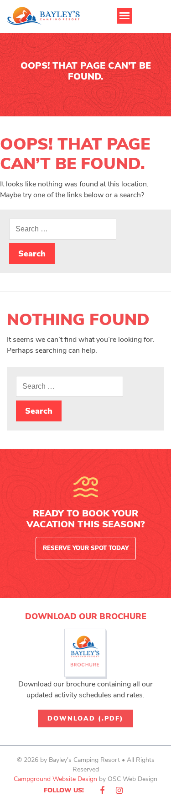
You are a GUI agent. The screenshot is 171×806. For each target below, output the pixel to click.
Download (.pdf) (85, 718)
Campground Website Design (55, 779)
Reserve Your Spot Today (86, 548)
